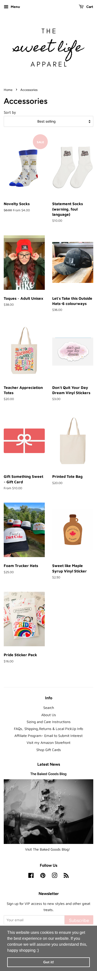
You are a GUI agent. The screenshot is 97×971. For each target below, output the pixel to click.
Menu (15, 6)
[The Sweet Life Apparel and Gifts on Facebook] (31, 876)
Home (8, 90)
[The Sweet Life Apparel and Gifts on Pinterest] (43, 876)
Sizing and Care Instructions (49, 722)
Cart (89, 7)
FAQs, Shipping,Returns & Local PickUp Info (48, 729)
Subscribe (79, 920)
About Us (48, 715)
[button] (40, 950)
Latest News (48, 764)
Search (48, 707)
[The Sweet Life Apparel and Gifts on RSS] (66, 876)
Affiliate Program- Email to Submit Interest (48, 735)
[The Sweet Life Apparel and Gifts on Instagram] (54, 876)
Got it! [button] (48, 962)
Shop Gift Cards (48, 750)
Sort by (10, 112)
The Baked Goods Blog (48, 774)
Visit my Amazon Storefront (48, 742)
